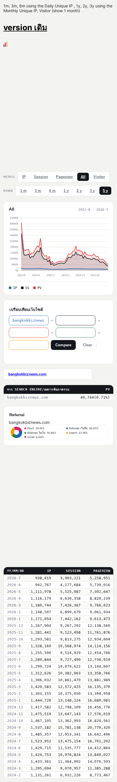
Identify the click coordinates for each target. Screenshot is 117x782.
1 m (23, 191)
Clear (87, 345)
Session (41, 177)
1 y (66, 191)
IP (24, 177)
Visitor (99, 177)
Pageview (64, 177)
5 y (105, 191)
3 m (38, 191)
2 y (79, 191)
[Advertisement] (58, 108)
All (83, 177)
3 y (92, 191)
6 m (52, 191)
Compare (63, 345)
